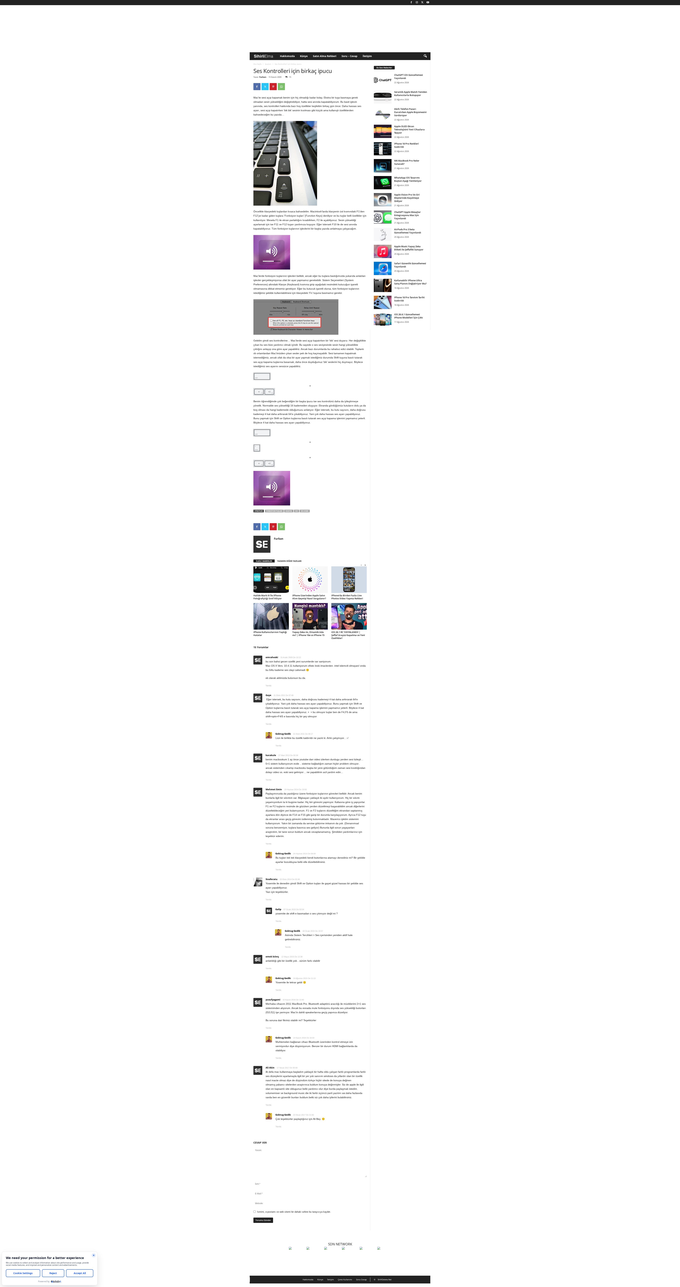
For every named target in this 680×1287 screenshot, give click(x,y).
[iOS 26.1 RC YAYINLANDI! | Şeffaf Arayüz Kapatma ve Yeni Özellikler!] (349, 616)
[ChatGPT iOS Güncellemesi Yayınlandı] (383, 80)
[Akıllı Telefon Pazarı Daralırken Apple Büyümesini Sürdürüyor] (383, 114)
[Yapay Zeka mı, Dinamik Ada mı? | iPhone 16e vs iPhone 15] (310, 616)
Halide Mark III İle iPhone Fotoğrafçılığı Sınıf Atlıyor (267, 597)
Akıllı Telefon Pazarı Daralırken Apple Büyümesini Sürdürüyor (410, 112)
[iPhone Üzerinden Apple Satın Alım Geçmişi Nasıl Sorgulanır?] (310, 579)
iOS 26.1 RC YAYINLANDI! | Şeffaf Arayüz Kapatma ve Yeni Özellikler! (348, 635)
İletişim (367, 56)
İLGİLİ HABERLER (264, 561)
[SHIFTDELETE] (297, 1255)
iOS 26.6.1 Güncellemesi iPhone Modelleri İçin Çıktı (408, 316)
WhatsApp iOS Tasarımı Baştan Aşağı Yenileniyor (408, 179)
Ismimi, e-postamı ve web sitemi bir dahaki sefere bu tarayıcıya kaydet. (294, 1211)
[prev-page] (361, 565)
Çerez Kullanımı (345, 1279)
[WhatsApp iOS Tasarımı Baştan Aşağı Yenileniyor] (383, 182)
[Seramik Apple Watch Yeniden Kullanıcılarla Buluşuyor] (383, 97)
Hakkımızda (287, 56)
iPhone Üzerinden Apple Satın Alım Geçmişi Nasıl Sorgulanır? (309, 597)
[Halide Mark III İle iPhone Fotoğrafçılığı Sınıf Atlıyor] (271, 579)
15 (290, 77)
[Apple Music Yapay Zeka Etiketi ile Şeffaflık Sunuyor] (383, 251)
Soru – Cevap (349, 56)
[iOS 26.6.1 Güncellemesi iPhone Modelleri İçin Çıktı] (383, 319)
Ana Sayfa (257, 64)
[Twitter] (422, 2)
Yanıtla (268, 685)
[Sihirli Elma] (314, 1255)
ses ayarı (304, 511)
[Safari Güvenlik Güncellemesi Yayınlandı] (383, 268)
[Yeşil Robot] (332, 1255)
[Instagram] (417, 2)
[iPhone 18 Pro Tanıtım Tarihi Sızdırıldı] (383, 302)
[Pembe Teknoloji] (368, 1255)
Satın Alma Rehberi (324, 56)
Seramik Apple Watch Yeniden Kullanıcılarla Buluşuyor (410, 93)
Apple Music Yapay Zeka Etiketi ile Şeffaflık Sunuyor (408, 248)
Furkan (262, 77)
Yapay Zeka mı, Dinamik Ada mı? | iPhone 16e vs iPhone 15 (308, 633)
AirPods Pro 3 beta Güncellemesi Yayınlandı (407, 231)
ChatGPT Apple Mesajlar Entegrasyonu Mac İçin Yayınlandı (407, 215)
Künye (304, 56)
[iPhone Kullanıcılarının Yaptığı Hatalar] (271, 616)
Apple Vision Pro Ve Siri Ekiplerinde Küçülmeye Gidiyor (407, 198)
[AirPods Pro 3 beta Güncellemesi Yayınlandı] (383, 234)
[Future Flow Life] (385, 1255)
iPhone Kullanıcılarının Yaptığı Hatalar (270, 633)
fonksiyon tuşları (274, 511)
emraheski (272, 657)
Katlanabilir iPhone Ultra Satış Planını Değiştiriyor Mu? (410, 282)
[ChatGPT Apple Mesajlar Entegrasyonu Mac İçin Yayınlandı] (383, 217)
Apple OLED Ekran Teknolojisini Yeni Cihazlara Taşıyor (409, 129)
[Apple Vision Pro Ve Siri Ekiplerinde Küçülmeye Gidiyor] (383, 199)
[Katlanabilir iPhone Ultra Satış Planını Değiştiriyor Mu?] (383, 285)
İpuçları (268, 64)
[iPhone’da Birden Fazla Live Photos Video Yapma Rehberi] (349, 579)
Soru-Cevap (361, 1279)
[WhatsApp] (281, 86)
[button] (425, 56)
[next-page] (365, 565)
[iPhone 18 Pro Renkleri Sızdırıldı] (383, 148)
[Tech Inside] (350, 1255)
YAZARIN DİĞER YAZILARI (289, 561)
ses (296, 511)
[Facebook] (411, 2)
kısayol (288, 511)
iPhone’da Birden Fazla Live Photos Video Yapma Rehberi (347, 597)
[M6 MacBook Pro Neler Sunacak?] (383, 165)
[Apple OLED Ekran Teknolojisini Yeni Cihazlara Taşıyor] (383, 131)
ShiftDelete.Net (385, 1279)
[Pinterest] (273, 86)
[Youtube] (428, 2)
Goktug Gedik (283, 733)
